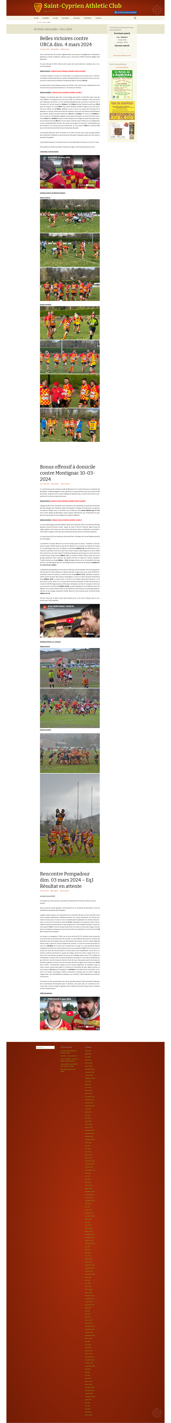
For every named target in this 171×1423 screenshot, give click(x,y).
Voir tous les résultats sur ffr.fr (122, 55)
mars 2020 (88, 1225)
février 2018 (88, 1289)
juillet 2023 (88, 1142)
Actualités (46, 18)
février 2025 (88, 1090)
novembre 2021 (89, 1195)
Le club (55, 18)
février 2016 (88, 1351)
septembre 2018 (90, 1274)
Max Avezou (65, 49)
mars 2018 (88, 1286)
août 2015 (88, 1369)
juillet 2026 (88, 1054)
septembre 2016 (90, 1335)
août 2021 (88, 1204)
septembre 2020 (90, 1216)
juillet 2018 (88, 1277)
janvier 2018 (88, 1292)
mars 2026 (88, 1060)
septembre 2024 (90, 1106)
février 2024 (88, 1124)
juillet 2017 (88, 1308)
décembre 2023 (89, 1130)
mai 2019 (87, 1250)
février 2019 (88, 1259)
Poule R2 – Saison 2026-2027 (69, 1056)
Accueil (36, 18)
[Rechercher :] (45, 1047)
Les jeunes (76, 18)
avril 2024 (88, 1118)
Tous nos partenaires (122, 67)
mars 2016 (88, 1348)
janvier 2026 (88, 1066)
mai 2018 (87, 1280)
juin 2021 (87, 1207)
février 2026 (88, 1063)
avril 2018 (88, 1283)
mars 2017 (88, 1317)
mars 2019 (88, 1256)
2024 (44, 22)
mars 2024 (88, 1121)
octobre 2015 (89, 1363)
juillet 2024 (88, 1112)
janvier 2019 (88, 1262)
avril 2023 (88, 1149)
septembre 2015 (90, 1366)
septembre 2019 (90, 1243)
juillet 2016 (88, 1338)
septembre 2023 (90, 1139)
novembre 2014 (89, 1390)
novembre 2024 (89, 1100)
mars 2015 (88, 1378)
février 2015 (88, 1381)
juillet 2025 (88, 1084)
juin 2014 (87, 1403)
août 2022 (88, 1173)
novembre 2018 (89, 1268)
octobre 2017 (89, 1302)
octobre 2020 (89, 1213)
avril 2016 (88, 1344)
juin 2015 (87, 1372)
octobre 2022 (89, 1167)
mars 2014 (88, 1412)
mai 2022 (87, 1176)
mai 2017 (87, 1311)
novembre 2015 (89, 1360)
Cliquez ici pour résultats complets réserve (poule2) (68, 71)
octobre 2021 (89, 1198)
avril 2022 (88, 1179)
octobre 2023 (89, 1136)
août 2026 (88, 1051)
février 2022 (88, 1185)
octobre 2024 (89, 1103)
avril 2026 (88, 1057)
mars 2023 (88, 1152)
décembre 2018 (89, 1265)
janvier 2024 (88, 1127)
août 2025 (88, 1081)
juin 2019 (87, 1247)
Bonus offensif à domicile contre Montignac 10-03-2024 (67, 473)
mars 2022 (88, 1182)
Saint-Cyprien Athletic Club (83, 5)
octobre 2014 (89, 1393)
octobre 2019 (89, 1240)
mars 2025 (88, 1087)
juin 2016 (87, 1341)
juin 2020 (87, 1222)
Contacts (98, 18)
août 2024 (88, 1109)
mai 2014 (87, 1406)
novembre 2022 (89, 1164)
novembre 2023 (89, 1133)
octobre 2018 (89, 1271)
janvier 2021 (88, 1210)
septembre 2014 (90, 1397)
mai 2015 (87, 1375)
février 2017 (88, 1320)
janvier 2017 (88, 1323)
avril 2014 (88, 1409)
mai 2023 (87, 1146)
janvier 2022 (88, 1188)
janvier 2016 (88, 1354)
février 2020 (88, 1228)
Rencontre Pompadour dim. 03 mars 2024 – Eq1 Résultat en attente (66, 880)
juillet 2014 (88, 1400)
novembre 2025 (89, 1072)
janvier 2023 (88, 1158)
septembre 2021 (90, 1201)
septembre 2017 (90, 1305)
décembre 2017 (89, 1296)
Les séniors (65, 18)
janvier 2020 (88, 1231)
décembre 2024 (89, 1097)
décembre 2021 (89, 1191)
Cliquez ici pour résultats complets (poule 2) (67, 92)
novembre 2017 (89, 1299)
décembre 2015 (89, 1357)
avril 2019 (88, 1253)
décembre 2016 (89, 1326)
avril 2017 (88, 1314)
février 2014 (88, 1415)
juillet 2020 (88, 1219)
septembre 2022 (90, 1170)
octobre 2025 (89, 1075)
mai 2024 (87, 1115)
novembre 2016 (89, 1329)
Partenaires (87, 18)
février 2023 (88, 1155)
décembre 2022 (89, 1161)
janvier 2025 (88, 1094)
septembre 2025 (90, 1078)
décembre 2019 (89, 1234)
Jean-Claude (66, 484)
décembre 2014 (89, 1387)
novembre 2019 (89, 1237)
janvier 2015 (88, 1384)
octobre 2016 (89, 1332)
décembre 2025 (89, 1069)
